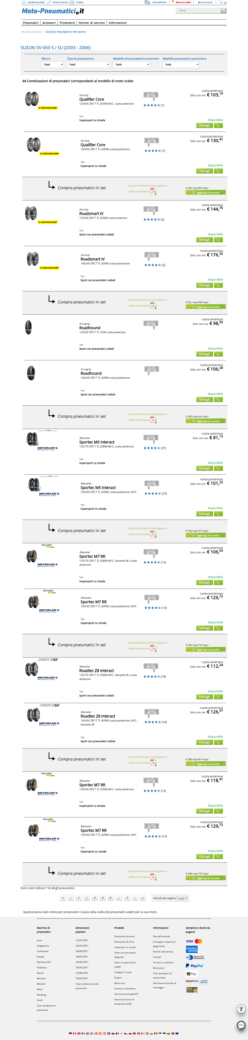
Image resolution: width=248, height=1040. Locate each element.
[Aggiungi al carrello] (218, 125)
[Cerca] (224, 11)
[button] (241, 1008)
